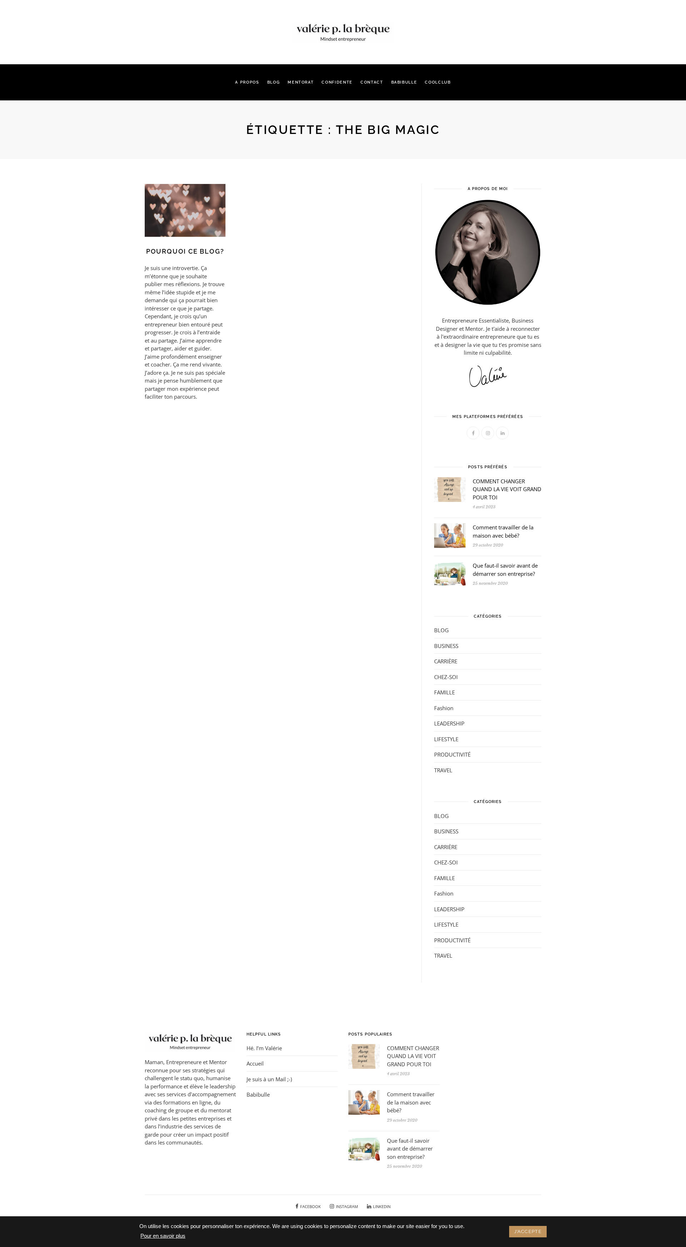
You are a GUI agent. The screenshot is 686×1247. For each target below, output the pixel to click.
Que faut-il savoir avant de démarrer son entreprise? (410, 1148)
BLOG (273, 82)
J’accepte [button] (528, 1231)
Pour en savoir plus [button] (162, 1236)
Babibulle (258, 1094)
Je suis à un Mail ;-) (269, 1079)
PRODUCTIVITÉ (452, 754)
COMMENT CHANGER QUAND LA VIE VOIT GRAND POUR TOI (507, 489)
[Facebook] (145, 25)
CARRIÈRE (445, 661)
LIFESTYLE (446, 739)
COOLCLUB (438, 82)
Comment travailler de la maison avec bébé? (410, 1102)
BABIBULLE (404, 82)
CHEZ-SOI (446, 676)
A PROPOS (247, 82)
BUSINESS (446, 645)
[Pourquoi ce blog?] (185, 209)
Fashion (443, 708)
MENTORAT (301, 82)
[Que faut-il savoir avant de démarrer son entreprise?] (450, 573)
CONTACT (372, 82)
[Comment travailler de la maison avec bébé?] (450, 535)
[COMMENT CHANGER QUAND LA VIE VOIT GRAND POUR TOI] (450, 488)
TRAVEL (443, 770)
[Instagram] (154, 25)
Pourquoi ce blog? (185, 251)
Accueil (255, 1063)
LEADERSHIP (449, 723)
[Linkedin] (162, 25)
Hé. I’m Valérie (264, 1048)
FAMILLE (444, 692)
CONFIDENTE (337, 82)
